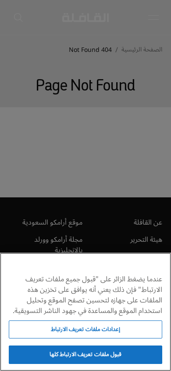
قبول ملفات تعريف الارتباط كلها (85, 354)
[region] (85, 312)
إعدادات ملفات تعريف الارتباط (85, 329)
